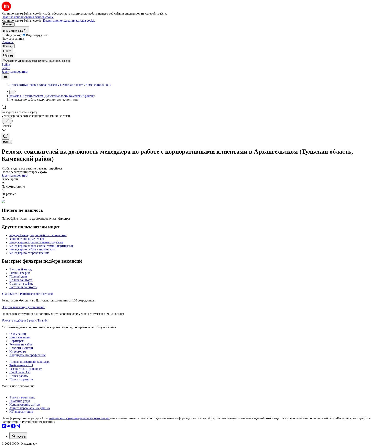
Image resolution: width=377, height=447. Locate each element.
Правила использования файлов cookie (69, 20)
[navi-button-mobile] (5, 76)
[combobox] (20, 112)
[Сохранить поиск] (5, 136)
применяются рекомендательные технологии (79, 418)
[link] (8, 55)
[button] (6, 64)
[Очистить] (7, 121)
